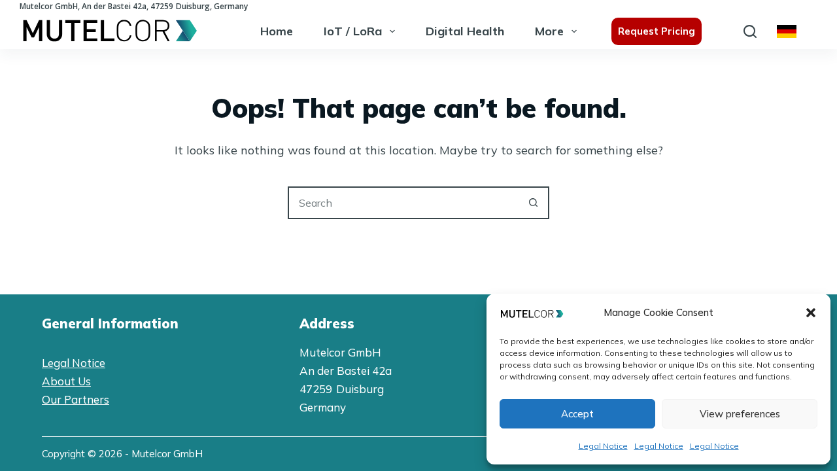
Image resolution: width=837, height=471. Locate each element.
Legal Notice (603, 446)
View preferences (740, 414)
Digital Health (465, 31)
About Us (66, 381)
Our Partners (75, 399)
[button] (810, 312)
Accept (577, 414)
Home (276, 31)
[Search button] (533, 203)
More (549, 31)
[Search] (750, 31)
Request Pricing (656, 31)
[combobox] (403, 202)
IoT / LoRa (353, 31)
